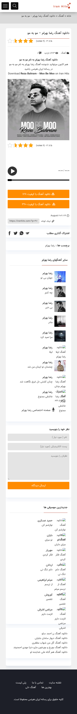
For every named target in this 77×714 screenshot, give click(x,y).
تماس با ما (37, 683)
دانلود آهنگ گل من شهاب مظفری (49, 643)
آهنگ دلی (30, 687)
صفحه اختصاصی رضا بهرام (36, 410)
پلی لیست (21, 683)
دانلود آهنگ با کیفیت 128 (36, 194)
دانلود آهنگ (51, 60)
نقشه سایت (55, 683)
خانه (69, 16)
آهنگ (61, 16)
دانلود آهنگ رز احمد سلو (54, 634)
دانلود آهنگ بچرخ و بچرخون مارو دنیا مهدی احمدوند (40, 648)
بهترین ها (46, 687)
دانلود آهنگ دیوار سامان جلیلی (51, 638)
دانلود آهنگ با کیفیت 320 (36, 204)
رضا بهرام (39, 60)
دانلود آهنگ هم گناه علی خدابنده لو (48, 652)
